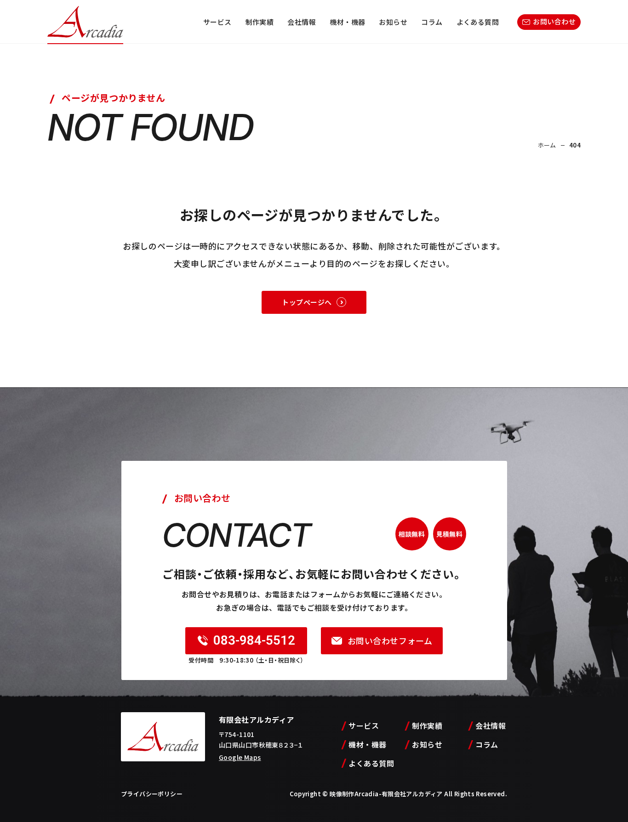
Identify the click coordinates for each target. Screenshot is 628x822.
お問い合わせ (554, 21)
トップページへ (306, 302)
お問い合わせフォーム (390, 640)
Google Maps (240, 757)
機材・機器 (347, 22)
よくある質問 (478, 22)
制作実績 (259, 22)
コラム (431, 22)
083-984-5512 (254, 640)
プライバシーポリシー (152, 793)
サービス (217, 22)
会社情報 (301, 22)
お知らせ (393, 22)
